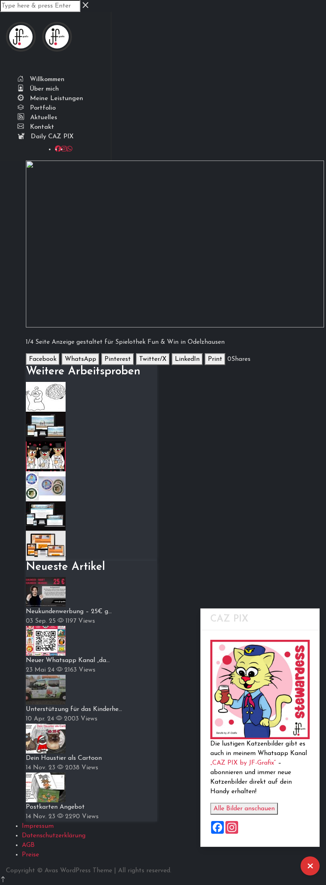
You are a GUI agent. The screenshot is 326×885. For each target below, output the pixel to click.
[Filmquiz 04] (46, 456)
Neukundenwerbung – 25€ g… (69, 611)
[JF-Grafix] (21, 42)
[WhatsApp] (69, 149)
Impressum (38, 826)
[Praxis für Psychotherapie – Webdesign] (46, 545)
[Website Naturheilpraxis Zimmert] (46, 426)
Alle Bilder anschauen (244, 809)
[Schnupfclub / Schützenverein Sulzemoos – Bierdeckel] (46, 485)
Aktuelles (42, 117)
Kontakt (41, 127)
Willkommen (46, 79)
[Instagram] (64, 149)
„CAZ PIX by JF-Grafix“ (243, 763)
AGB (28, 845)
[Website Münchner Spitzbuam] (46, 515)
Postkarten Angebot (55, 807)
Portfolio (42, 108)
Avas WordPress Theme (78, 871)
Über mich (43, 89)
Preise (30, 855)
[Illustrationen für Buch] (46, 396)
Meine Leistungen (55, 98)
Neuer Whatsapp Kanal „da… (68, 660)
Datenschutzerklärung (53, 836)
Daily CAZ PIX (51, 137)
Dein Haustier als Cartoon (64, 758)
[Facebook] (58, 149)
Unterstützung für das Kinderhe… (74, 709)
